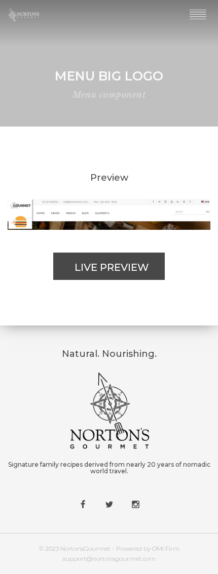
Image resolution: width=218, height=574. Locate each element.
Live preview (112, 267)
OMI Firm (165, 548)
